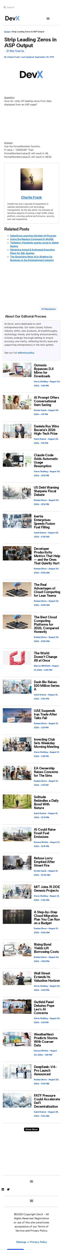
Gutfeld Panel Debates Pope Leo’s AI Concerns (44, 1007)
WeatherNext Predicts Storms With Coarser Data (46, 1039)
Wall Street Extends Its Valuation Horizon (47, 977)
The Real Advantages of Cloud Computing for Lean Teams (47, 590)
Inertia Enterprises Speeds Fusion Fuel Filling (44, 521)
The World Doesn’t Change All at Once (45, 656)
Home (7, 31)
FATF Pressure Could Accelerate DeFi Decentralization (47, 1101)
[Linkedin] (2, 1189)
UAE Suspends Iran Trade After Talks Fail (45, 714)
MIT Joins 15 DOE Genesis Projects (47, 889)
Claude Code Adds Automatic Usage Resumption (46, 460)
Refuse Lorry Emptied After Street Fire (44, 861)
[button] (48, 18)
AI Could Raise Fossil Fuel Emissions (45, 833)
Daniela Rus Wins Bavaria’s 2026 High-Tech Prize (46, 430)
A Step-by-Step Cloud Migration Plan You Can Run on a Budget (47, 917)
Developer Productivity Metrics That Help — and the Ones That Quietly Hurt (47, 556)
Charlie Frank (31, 197)
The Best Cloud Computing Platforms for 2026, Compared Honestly (46, 624)
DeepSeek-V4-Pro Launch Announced (45, 1070)
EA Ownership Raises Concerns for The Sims (46, 772)
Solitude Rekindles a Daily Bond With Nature (46, 802)
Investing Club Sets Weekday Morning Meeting (46, 743)
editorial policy (26, 352)
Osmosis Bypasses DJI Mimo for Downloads (44, 370)
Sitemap (21, 1242)
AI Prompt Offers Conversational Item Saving (46, 401)
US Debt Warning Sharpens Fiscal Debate (46, 491)
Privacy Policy (38, 1242)
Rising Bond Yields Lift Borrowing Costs (46, 948)
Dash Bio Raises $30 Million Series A (46, 685)
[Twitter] (8, 1189)
